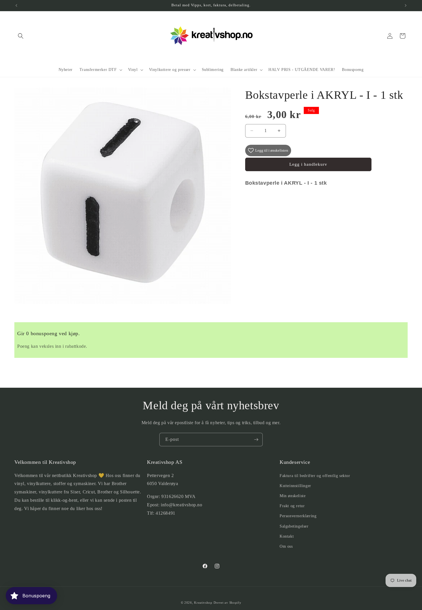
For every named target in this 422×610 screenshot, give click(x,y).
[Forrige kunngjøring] (16, 5)
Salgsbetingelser (294, 526)
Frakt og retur (292, 506)
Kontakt (287, 536)
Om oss (286, 546)
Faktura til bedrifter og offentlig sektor (315, 476)
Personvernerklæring (298, 516)
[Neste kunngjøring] (405, 5)
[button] (20, 36)
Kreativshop (203, 602)
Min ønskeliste (292, 496)
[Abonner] (256, 439)
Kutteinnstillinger (295, 486)
